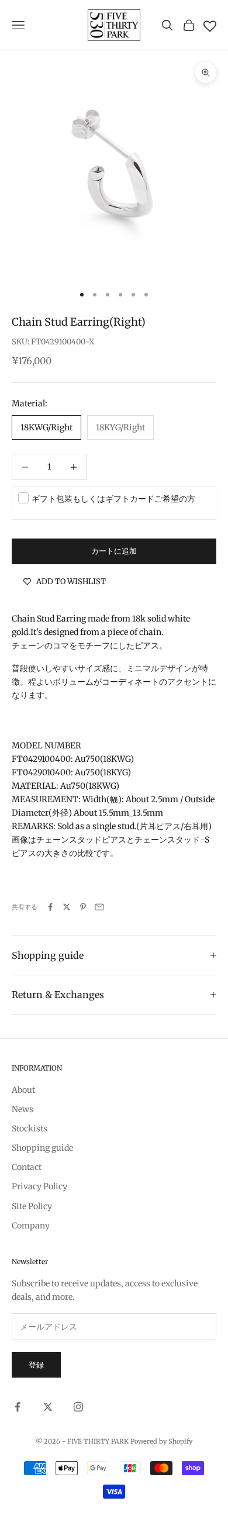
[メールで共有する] (99, 907)
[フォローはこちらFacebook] (17, 1407)
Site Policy (32, 1206)
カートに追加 (114, 551)
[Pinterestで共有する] (83, 907)
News (22, 1109)
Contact (27, 1167)
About (23, 1090)
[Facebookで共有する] (50, 907)
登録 (36, 1365)
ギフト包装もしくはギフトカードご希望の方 (113, 498)
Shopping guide (42, 1148)
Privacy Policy (39, 1186)
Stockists (29, 1128)
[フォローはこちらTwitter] (48, 1407)
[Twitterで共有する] (66, 907)
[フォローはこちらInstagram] (78, 1407)
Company (31, 1225)
